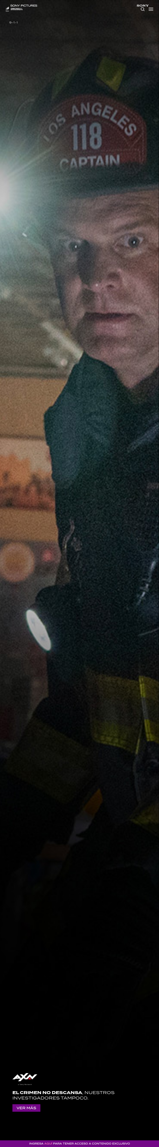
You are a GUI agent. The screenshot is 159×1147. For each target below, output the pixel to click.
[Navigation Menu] (151, 9)
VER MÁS (26, 1108)
